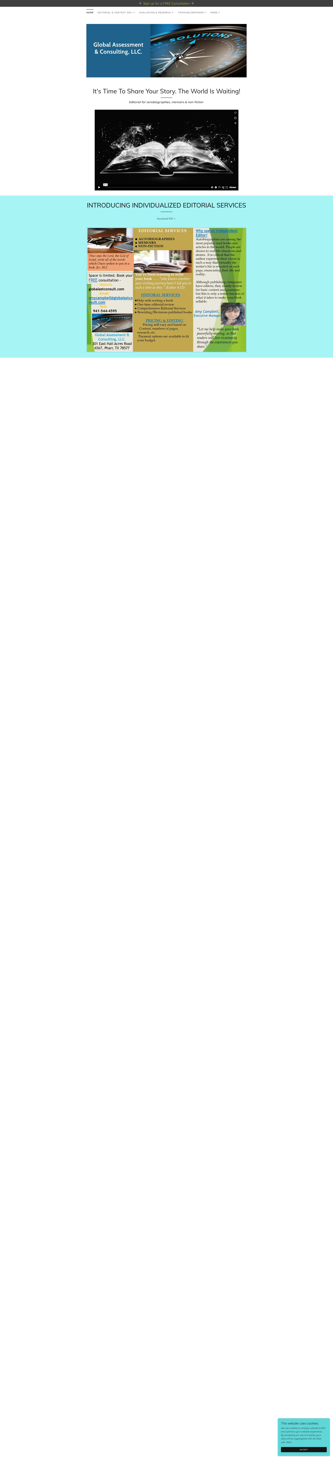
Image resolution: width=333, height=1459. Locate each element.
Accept (304, 1449)
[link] (118, 52)
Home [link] (90, 12)
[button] (116, 12)
